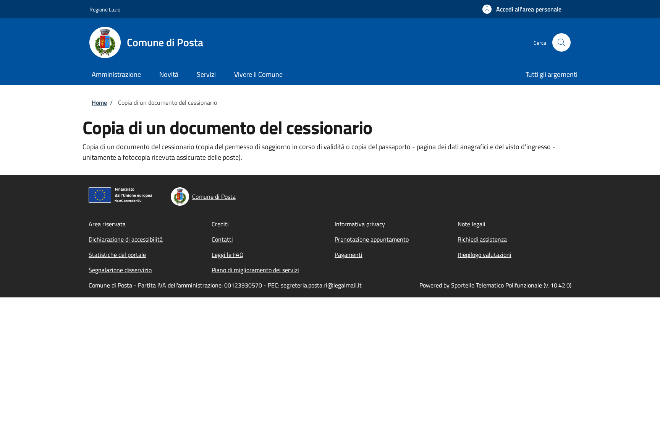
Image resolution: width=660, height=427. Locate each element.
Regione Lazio (104, 9)
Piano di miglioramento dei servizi (255, 269)
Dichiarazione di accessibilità (126, 239)
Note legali (471, 224)
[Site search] (561, 42)
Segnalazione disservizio (120, 269)
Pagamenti (348, 254)
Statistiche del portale (117, 254)
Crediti (220, 224)
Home (99, 102)
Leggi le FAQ (228, 254)
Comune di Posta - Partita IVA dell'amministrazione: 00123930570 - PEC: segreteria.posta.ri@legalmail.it (225, 285)
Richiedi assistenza (482, 239)
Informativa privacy (360, 224)
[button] (522, 9)
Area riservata (107, 224)
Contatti (222, 239)
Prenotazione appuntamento (372, 239)
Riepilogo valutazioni (484, 254)
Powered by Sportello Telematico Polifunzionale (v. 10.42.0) (495, 285)
